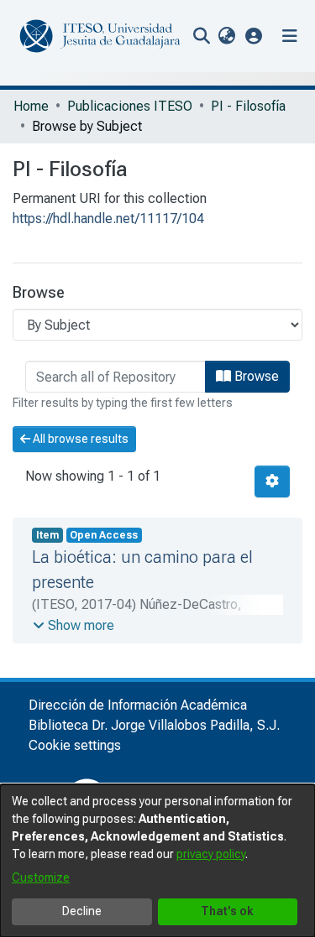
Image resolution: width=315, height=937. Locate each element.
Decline (82, 911)
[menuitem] (226, 36)
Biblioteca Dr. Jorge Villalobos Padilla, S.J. (154, 725)
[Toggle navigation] (289, 36)
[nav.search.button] (201, 36)
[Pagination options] (272, 481)
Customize (41, 877)
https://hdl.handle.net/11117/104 (108, 218)
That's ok (227, 911)
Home (31, 106)
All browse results (79, 438)
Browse (255, 376)
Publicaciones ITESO (129, 106)
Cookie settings (75, 745)
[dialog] (157, 860)
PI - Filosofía (248, 106)
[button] (254, 36)
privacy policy (210, 854)
